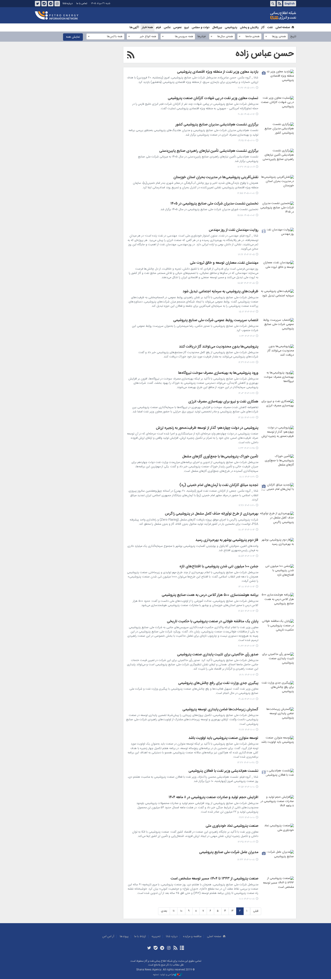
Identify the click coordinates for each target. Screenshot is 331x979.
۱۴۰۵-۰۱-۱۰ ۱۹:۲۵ (246, 141)
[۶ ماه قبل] (277, 300)
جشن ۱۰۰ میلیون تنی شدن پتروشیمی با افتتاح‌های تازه (218, 567)
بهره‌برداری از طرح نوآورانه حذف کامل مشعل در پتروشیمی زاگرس (211, 514)
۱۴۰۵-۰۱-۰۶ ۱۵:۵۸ (246, 215)
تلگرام (50, 3)
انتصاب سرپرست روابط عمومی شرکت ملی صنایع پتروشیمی (215, 320)
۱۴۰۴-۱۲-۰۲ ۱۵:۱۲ (247, 312)
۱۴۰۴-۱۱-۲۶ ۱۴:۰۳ (246, 393)
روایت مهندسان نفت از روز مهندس (233, 230)
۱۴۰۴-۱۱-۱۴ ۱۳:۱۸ (246, 587)
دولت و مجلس (200, 27)
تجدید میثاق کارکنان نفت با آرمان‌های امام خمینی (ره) (218, 485)
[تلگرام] (162, 948)
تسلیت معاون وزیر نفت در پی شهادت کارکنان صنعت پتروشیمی (213, 98)
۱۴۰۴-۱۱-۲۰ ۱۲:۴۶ (246, 505)
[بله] (156, 948)
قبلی (255, 911)
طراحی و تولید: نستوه (163, 975)
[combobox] (276, 36)
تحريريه (156, 936)
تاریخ (293, 36)
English (290, 3)
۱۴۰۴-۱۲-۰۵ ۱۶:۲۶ (246, 254)
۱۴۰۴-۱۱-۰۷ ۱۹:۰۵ (246, 699)
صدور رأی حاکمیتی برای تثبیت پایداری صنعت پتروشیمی (217, 655)
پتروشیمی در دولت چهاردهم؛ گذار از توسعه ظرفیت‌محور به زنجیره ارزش (207, 428)
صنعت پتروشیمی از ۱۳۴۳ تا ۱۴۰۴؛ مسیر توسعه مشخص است (214, 879)
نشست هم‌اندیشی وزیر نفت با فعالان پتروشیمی (223, 771)
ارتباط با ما (140, 936)
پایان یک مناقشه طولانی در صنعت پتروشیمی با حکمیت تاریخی (212, 622)
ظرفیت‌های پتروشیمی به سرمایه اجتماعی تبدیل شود (220, 292)
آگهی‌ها (134, 27)
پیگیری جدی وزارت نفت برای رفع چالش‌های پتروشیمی (218, 683)
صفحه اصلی (282, 27)
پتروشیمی (231, 27)
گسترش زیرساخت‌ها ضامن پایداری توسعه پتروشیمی (220, 710)
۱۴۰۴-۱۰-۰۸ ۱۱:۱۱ (247, 899)
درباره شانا (68, 3)
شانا (267, 15)
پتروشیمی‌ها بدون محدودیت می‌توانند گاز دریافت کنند (218, 347)
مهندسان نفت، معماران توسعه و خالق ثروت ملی (224, 263)
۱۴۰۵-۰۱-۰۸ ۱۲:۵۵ (246, 193)
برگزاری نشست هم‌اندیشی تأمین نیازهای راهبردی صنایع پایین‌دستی (208, 151)
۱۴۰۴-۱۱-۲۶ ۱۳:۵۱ (246, 418)
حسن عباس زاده (265, 53)
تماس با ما (81, 3)
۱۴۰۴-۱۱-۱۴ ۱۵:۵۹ (246, 556)
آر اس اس (108, 936)
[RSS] (131, 55)
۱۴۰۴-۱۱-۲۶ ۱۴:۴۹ (246, 362)
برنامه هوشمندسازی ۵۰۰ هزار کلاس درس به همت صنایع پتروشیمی (210, 595)
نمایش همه (73, 37)
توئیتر (37, 3)
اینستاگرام (57, 3)
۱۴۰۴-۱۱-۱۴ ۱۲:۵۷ (246, 611)
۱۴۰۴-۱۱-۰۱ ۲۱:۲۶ (247, 730)
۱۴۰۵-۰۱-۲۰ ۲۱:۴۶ (246, 88)
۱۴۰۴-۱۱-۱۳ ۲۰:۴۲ (246, 646)
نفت (270, 27)
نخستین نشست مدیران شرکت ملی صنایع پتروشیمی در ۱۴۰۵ (214, 204)
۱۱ (174, 911)
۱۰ (181, 911)
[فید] (175, 948)
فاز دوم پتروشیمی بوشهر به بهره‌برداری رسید (226, 540)
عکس (167, 27)
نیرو (186, 27)
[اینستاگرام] (169, 948)
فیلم (158, 27)
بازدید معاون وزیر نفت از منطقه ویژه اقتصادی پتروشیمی (217, 72)
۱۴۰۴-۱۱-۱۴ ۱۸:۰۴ (246, 530)
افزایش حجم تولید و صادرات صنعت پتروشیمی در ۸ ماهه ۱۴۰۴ (213, 797)
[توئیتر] (149, 948)
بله (44, 3)
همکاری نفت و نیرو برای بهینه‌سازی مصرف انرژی (223, 402)
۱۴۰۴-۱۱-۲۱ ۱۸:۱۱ (247, 477)
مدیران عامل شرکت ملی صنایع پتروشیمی (228, 852)
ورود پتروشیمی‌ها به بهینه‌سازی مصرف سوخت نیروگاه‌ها (218, 373)
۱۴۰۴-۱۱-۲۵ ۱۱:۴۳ (246, 448)
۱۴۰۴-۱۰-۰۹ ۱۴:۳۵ (246, 842)
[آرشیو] (182, 948)
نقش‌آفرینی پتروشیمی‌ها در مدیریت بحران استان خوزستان (215, 177)
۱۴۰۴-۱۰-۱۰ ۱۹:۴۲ (247, 817)
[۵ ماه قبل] (277, 239)
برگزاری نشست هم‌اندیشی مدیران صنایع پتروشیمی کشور (216, 125)
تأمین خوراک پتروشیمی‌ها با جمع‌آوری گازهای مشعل (220, 457)
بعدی (164, 911)
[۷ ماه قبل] (277, 718)
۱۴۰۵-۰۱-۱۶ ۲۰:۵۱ (246, 114)
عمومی (177, 27)
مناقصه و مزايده (192, 936)
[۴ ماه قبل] (277, 81)
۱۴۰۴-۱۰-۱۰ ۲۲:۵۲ (246, 787)
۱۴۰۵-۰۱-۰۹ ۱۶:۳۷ (246, 167)
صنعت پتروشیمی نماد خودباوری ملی (232, 826)
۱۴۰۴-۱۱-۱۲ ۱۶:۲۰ (247, 675)
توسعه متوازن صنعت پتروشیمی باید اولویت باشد (223, 738)
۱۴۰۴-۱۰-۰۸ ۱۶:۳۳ (246, 860)
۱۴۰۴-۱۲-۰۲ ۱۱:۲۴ (247, 336)
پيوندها (124, 936)
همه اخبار (147, 27)
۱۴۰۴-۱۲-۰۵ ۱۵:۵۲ (246, 283)
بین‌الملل (217, 27)
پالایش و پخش (249, 27)
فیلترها (201, 36)
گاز (263, 27)
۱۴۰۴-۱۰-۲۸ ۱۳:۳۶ (246, 763)
